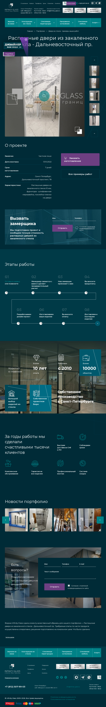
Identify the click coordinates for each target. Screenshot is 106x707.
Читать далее (9, 637)
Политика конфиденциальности (63, 697)
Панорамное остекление (65, 23)
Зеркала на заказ (11, 23)
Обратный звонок (80, 10)
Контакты (57, 3)
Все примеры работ (80, 174)
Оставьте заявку (12, 281)
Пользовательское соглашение (63, 699)
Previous (94, 60)
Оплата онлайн (71, 3)
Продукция (45, 665)
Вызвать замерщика (94, 10)
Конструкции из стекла (27, 23)
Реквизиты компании (12, 678)
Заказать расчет (68, 10)
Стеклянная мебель (82, 23)
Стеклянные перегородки (45, 23)
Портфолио (38, 3)
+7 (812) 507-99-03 (83, 3)
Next (94, 133)
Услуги (95, 23)
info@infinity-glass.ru (53, 11)
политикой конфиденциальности (87, 227)
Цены (44, 3)
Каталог (31, 3)
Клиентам (50, 3)
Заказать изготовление (72, 159)
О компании (24, 3)
